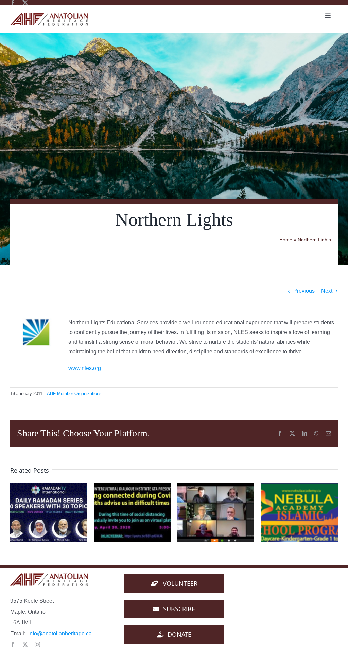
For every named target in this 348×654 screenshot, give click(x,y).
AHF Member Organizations (74, 393)
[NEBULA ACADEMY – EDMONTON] (299, 512)
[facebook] (13, 2)
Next (326, 291)
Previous (304, 291)
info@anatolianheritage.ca (60, 633)
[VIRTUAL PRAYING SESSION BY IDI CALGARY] (215, 512)
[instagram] (37, 644)
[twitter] (25, 2)
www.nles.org (84, 368)
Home (285, 239)
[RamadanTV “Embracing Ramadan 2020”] (48, 512)
